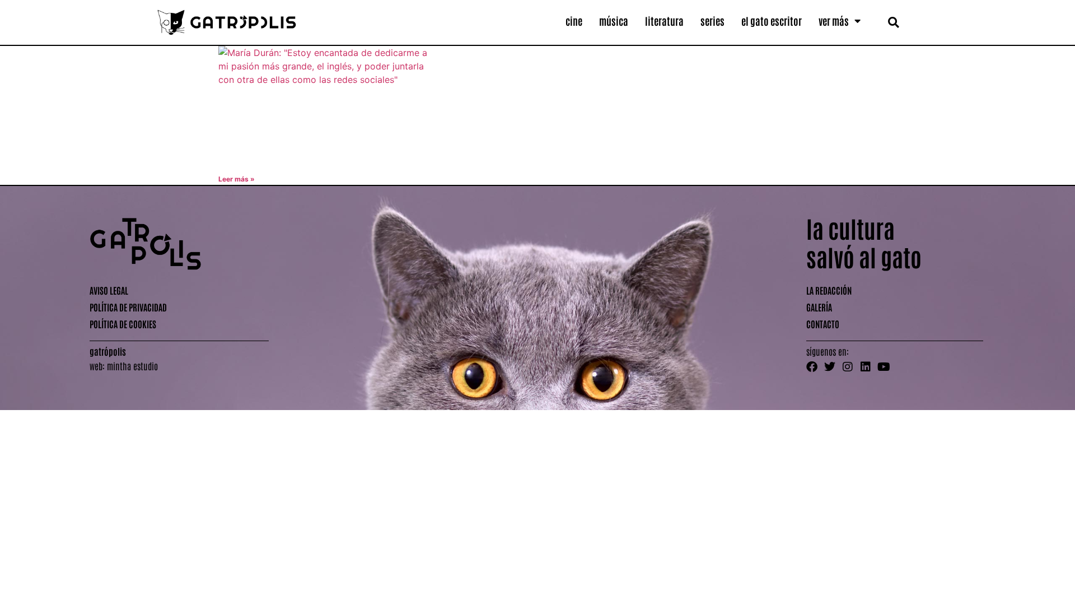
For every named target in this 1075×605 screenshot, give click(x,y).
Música (613, 20)
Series (712, 20)
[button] (893, 22)
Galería (819, 307)
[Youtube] (883, 367)
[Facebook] (811, 367)
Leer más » (236, 179)
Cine (573, 20)
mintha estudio (132, 365)
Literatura (664, 20)
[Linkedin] (865, 367)
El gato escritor (771, 20)
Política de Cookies (123, 323)
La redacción (829, 290)
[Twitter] (829, 367)
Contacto (822, 323)
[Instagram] (847, 367)
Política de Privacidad (128, 307)
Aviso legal (109, 290)
